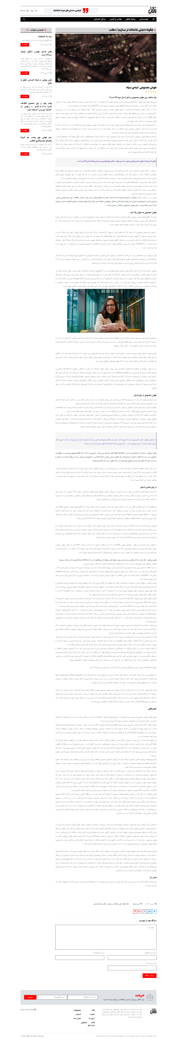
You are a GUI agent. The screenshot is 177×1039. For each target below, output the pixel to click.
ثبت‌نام (23, 10)
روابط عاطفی (130, 19)
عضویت (30, 997)
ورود (32, 10)
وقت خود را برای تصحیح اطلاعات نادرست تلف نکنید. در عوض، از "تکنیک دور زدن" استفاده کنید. (36, 106)
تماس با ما (77, 1018)
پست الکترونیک (98, 953)
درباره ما (92, 1018)
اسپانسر (78, 1014)
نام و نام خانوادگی (150, 953)
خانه (93, 1010)
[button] (155, 92)
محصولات (77, 1010)
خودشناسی (143, 19)
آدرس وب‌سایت (151, 963)
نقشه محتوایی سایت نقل (88, 1024)
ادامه (25, 45)
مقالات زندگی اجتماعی (100, 904)
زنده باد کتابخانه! (45, 36)
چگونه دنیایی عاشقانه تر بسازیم (117, 904)
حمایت (92, 1014)
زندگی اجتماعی (100, 19)
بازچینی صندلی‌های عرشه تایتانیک (67, 10)
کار (153, 19)
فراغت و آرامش (115, 19)
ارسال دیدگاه (149, 975)
